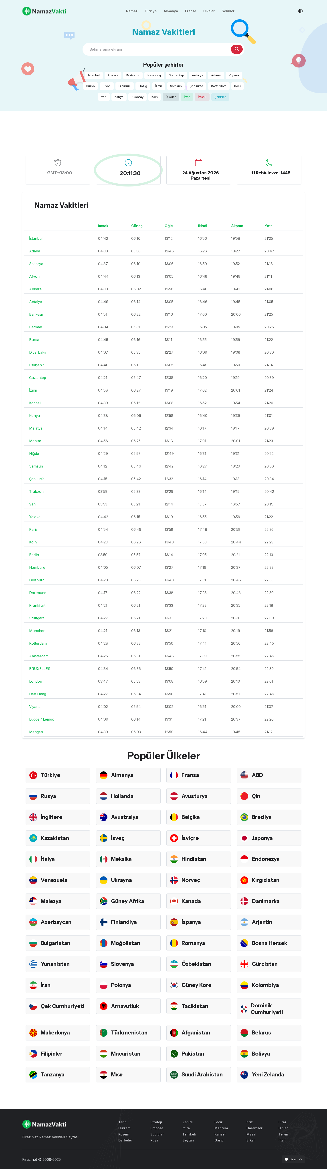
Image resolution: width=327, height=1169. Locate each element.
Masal (251, 1134)
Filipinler (52, 1053)
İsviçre (190, 838)
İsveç (118, 838)
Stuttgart (36, 618)
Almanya (171, 11)
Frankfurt (37, 605)
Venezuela (54, 880)
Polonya (121, 985)
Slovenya (122, 964)
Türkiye (151, 11)
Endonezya (266, 859)
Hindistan (194, 859)
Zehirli (187, 1122)
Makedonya (55, 1032)
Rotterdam (218, 86)
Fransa (190, 11)
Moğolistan (125, 943)
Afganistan (196, 1032)
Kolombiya (265, 985)
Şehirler (228, 11)
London (35, 681)
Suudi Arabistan (202, 1074)
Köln (154, 97)
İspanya (191, 922)
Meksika (121, 859)
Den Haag (37, 694)
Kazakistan (55, 838)
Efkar (250, 1140)
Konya (119, 97)
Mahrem (221, 1128)
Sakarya (36, 264)
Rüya (154, 1140)
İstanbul (94, 75)
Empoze (156, 1128)
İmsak (202, 97)
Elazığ (143, 86)
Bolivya (261, 1053)
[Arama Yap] (237, 49)
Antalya (197, 75)
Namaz (131, 11)
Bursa (90, 86)
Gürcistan (265, 964)
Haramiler (254, 1128)
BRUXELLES (39, 668)
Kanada (191, 901)
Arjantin (262, 922)
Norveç (191, 880)
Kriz (249, 1122)
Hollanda (122, 796)
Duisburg (36, 580)
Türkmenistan (129, 1032)
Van (104, 97)
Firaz (283, 1122)
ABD (257, 775)
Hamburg (154, 75)
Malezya (51, 901)
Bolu (237, 86)
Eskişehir (133, 75)
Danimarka (266, 901)
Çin (256, 796)
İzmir (158, 86)
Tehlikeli (189, 1134)
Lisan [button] (294, 1159)
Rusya (48, 796)
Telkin (283, 1134)
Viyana (234, 75)
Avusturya (195, 796)
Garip (218, 1140)
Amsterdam (38, 656)
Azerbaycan (56, 922)
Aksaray (137, 97)
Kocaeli (35, 403)
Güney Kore (197, 985)
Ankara (113, 75)
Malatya (35, 428)
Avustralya (124, 817)
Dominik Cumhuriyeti (267, 1008)
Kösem (123, 1134)
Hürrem (124, 1128)
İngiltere (52, 817)
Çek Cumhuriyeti (62, 1006)
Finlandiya (124, 922)
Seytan (188, 1140)
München (37, 630)
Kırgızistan (265, 880)
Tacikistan (195, 1006)
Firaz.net (29, 1159)
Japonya (262, 838)
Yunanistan (55, 964)
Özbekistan (196, 964)
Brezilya (262, 817)
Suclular (157, 1134)
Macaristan (125, 1053)
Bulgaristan (55, 943)
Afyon (34, 276)
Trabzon (36, 491)
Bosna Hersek (269, 943)
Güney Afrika (127, 901)
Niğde (34, 453)
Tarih (122, 1122)
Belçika (191, 817)
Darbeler (125, 1140)
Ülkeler (209, 11)
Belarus (261, 1032)
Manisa (35, 441)
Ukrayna (121, 880)
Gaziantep (176, 75)
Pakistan (193, 1053)
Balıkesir (36, 314)
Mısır (117, 1074)
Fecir (218, 1122)
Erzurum (125, 86)
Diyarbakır (38, 352)
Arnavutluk (125, 1006)
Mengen (36, 732)
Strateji (156, 1122)
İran (45, 985)
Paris (33, 529)
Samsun (176, 86)
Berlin (34, 555)
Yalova (34, 517)
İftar (187, 97)
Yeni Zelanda (268, 1074)
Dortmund (37, 592)
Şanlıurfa (196, 86)
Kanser (220, 1134)
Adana (216, 75)
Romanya (193, 943)
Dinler (283, 1128)
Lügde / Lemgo (41, 719)
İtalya (48, 859)
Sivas (107, 86)
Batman (35, 327)
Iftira (186, 1128)
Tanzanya (53, 1074)
